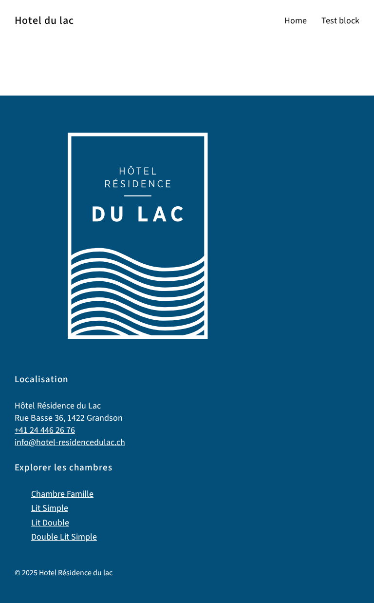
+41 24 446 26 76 (45, 430)
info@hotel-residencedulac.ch (70, 442)
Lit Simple (49, 508)
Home (295, 21)
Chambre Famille (62, 494)
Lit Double (50, 523)
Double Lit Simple (64, 537)
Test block (340, 21)
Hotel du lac (44, 20)
